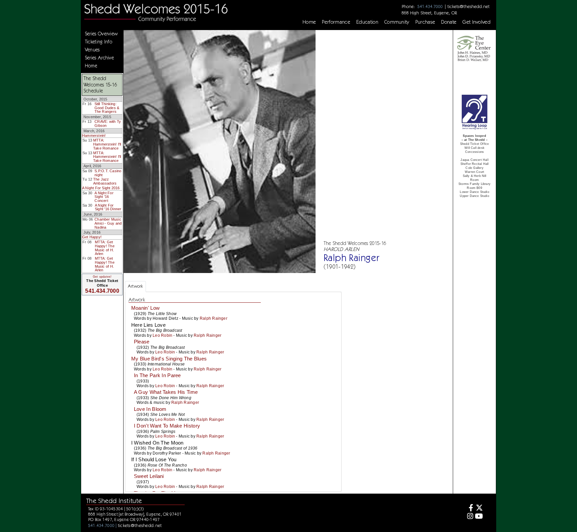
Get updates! (102, 276)
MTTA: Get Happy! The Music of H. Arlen (105, 248)
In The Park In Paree (157, 375)
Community (396, 22)
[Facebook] (469, 508)
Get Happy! (92, 237)
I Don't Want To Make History (167, 426)
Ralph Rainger (213, 318)
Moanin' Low (145, 308)
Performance (336, 22)
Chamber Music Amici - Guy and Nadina (108, 223)
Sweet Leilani (149, 476)
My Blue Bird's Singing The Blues (169, 358)
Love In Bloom (150, 409)
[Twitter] (479, 508)
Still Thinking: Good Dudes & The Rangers (107, 107)
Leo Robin (162, 335)
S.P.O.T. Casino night (107, 173)
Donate (448, 22)
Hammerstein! (94, 136)
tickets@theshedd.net (468, 6)
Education (367, 22)
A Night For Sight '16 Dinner (108, 207)
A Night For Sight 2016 (101, 188)
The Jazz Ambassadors (105, 181)
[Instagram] (469, 517)
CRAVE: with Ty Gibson (107, 123)
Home (309, 22)
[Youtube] (479, 517)
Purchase (425, 22)
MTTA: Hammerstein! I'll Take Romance (107, 144)
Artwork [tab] (135, 286)
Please (142, 341)
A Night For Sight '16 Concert (103, 197)
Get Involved (476, 22)
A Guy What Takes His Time (166, 392)
